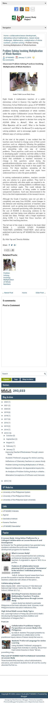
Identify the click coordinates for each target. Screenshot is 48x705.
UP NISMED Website (11, 511)
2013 (6, 433)
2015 (6, 426)
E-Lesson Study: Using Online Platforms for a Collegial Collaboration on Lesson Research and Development (21, 540)
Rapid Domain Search (36, 702)
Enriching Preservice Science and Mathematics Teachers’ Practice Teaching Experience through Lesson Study (27, 597)
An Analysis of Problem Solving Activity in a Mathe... (25, 472)
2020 (6, 409)
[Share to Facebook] (13, 250)
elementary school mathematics (16, 38)
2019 (6, 412)
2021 (6, 405)
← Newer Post (7, 293)
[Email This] (5, 250)
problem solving (18, 43)
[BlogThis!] (8, 250)
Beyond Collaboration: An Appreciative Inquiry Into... (25, 468)
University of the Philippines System (16, 492)
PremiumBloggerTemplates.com (15, 702)
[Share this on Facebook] (9, 245)
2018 (6, 416)
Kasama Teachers (10, 522)
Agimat (6, 515)
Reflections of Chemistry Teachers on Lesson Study (25, 461)
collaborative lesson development (23, 36)
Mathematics (18, 40)
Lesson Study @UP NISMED (26, 694)
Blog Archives (28, 379)
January (9, 449)
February (9, 446)
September (10, 439)
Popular (6, 379)
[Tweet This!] (11, 245)
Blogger (24, 696)
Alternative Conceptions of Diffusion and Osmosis (25, 475)
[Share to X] (10, 250)
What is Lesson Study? (21, 553)
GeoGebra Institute (10, 519)
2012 (6, 481)
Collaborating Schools (10, 583)
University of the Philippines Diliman (16, 496)
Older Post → (41, 293)
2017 (6, 419)
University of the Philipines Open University (19, 500)
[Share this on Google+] (15, 245)
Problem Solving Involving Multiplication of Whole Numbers (23, 52)
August (9, 442)
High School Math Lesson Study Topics (17, 611)
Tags (16, 379)
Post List (4, 622)
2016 (6, 423)
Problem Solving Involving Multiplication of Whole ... (25, 465)
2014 (6, 430)
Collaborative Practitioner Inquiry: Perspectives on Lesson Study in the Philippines (27, 628)
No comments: (8, 60)
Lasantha (39, 700)
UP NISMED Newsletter (11, 526)
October (9, 436)
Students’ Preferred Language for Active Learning (24, 458)
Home (6, 36)
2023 (6, 402)
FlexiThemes (16, 700)
